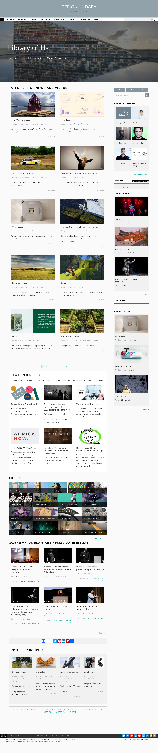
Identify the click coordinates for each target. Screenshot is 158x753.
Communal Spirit (122, 249)
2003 (55, 712)
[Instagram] (135, 735)
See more (103, 633)
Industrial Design (65, 518)
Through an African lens (87, 404)
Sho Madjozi (120, 219)
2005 (46, 712)
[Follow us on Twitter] (119, 90)
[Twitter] (55, 641)
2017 (55, 709)
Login (48, 736)
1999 (69, 712)
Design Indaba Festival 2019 (24, 404)
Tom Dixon (120, 163)
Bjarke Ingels (137, 143)
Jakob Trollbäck (121, 396)
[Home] (79, 7)
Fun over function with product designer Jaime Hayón (90, 568)
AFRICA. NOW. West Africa (23, 447)
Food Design (14, 518)
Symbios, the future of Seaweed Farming (79, 226)
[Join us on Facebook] (131, 90)
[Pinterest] (59, 641)
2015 (65, 709)
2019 (46, 709)
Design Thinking (81, 124)
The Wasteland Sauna (21, 119)
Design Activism (32, 231)
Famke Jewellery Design (139, 164)
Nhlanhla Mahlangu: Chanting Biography (127, 280)
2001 (65, 712)
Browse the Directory (141, 174)
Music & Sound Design (43, 532)
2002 (60, 712)
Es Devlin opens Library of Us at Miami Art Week (37, 58)
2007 (102, 709)
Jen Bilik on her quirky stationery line (86, 608)
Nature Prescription (69, 336)
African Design (15, 491)
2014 (69, 709)
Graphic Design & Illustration (45, 518)
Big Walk (64, 282)
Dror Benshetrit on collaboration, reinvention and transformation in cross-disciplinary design (24, 610)
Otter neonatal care (123, 366)
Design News (17, 124)
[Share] (72, 641)
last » (71, 366)
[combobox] (138, 19)
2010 (88, 709)
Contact (18, 736)
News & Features (41, 19)
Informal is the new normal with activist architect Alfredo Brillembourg (57, 569)
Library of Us (28, 47)
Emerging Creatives (16, 19)
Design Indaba (122, 122)
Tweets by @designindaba (124, 186)
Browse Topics (101, 538)
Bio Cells (15, 336)
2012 (78, 709)
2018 (51, 709)
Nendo (135, 122)
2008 (97, 709)
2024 (23, 709)
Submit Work (38, 736)
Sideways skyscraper (69, 671)
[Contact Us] (154, 735)
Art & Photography (56, 491)
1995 (74, 712)
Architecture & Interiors (35, 124)
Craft (70, 491)
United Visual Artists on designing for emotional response (22, 569)
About (10, 736)
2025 (18, 709)
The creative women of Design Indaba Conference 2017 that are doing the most (57, 407)
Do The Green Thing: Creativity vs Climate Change (89, 449)
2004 (51, 712)
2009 (92, 709)
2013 (74, 709)
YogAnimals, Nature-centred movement (78, 173)
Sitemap (55, 736)
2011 (83, 709)
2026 (14, 709)
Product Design (64, 532)
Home (2, 19)
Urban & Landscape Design (86, 340)
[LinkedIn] (63, 641)
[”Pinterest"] (142, 90)
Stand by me (89, 671)
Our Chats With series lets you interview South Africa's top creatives (56, 450)
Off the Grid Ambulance (22, 173)
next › (65, 366)
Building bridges (19, 671)
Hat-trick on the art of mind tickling (56, 608)
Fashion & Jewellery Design (68, 504)
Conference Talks (64, 19)
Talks (13, 576)
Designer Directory (88, 19)
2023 (27, 709)
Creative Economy (94, 491)
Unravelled (40, 671)
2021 (37, 709)
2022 (32, 709)
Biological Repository (20, 282)
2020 (41, 709)
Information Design (90, 518)
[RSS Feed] (151, 735)
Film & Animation (90, 504)
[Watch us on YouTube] (139, 735)
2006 (41, 712)
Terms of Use (65, 736)
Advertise (27, 736)
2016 (60, 709)
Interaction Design (82, 177)
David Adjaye (121, 143)
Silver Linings (66, 119)
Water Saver (17, 226)
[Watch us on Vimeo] (143, 735)
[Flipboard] (68, 641)
